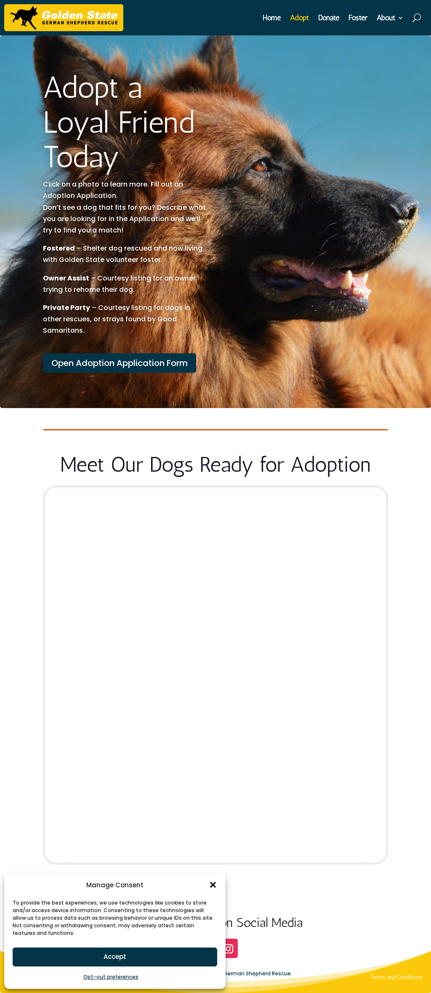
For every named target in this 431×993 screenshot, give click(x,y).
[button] (213, 885)
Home (272, 18)
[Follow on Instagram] (228, 948)
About (386, 18)
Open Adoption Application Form (119, 363)
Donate (328, 18)
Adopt (299, 18)
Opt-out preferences (110, 976)
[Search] (417, 17)
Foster (358, 18)
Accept (115, 956)
